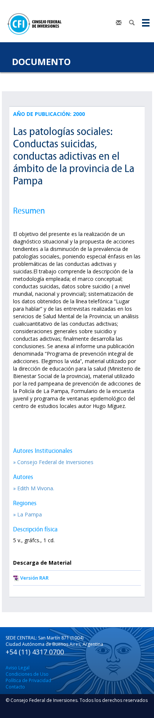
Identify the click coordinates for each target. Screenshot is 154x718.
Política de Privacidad (28, 680)
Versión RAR (34, 577)
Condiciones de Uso (27, 674)
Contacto (15, 687)
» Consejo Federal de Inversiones (53, 462)
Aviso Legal (18, 668)
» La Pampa (27, 514)
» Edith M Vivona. (33, 488)
